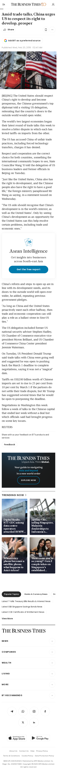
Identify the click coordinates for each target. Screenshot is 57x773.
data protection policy (44, 756)
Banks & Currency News (36, 594)
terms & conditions (11, 756)
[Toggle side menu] (3, 4)
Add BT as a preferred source (24, 40)
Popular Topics (11, 594)
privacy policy (42, 751)
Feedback (9, 444)
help (32, 751)
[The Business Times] (26, 4)
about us (13, 751)
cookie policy (27, 756)
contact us (24, 751)
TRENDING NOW (13, 495)
